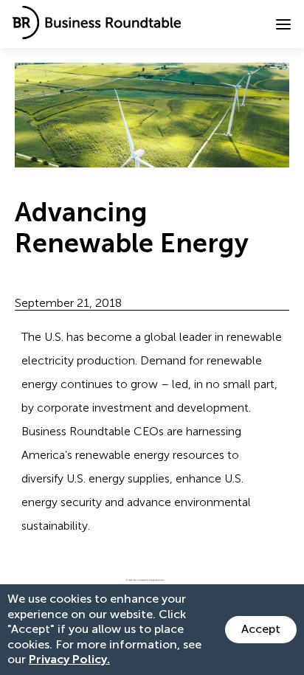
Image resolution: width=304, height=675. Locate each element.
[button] (283, 24)
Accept (260, 629)
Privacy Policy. (69, 659)
